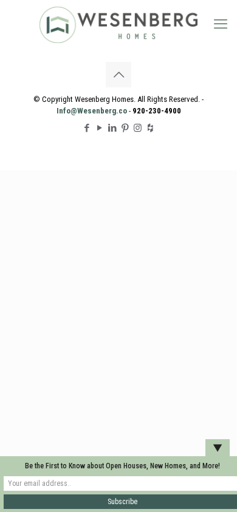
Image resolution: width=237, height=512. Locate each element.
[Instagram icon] (137, 128)
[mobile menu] (220, 24)
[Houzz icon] (150, 128)
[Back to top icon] (118, 74)
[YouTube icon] (99, 128)
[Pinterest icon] (124, 128)
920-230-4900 (156, 110)
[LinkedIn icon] (112, 128)
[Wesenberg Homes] (118, 24)
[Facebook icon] (86, 128)
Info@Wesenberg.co (92, 110)
